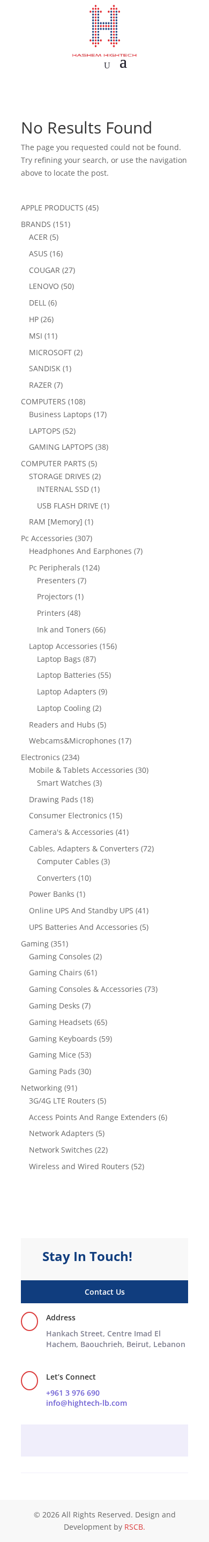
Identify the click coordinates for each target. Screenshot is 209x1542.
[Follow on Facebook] (83, 1441)
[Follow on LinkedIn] (126, 1441)
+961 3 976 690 (73, 1393)
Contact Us (105, 1292)
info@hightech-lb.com (86, 1403)
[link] (115, 1338)
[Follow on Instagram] (104, 1441)
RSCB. (134, 1527)
